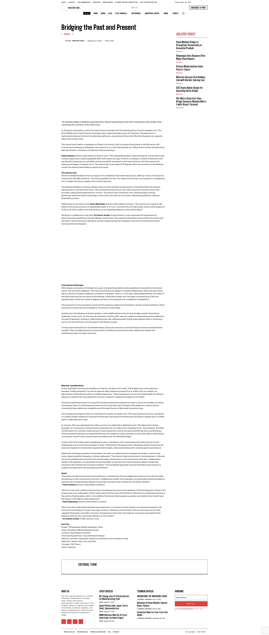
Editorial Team (78, 41)
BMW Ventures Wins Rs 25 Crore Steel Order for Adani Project (113, 616)
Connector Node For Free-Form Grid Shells (152, 613)
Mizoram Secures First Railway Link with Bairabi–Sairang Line (190, 79)
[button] (183, 13)
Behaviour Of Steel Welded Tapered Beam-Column (152, 604)
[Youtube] (80, 621)
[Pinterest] (139, 40)
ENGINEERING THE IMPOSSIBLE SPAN (152, 596)
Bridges (67, 34)
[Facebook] (130, 40)
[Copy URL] (159, 40)
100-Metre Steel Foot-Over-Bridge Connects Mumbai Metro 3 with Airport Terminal (191, 101)
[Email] (154, 40)
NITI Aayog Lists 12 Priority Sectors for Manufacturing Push (114, 597)
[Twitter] (134, 40)
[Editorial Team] (63, 40)
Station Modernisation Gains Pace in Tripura (189, 68)
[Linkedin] (149, 40)
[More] (163, 40)
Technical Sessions (144, 599)
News (101, 602)
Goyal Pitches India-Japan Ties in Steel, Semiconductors (113, 607)
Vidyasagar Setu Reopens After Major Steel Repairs (190, 57)
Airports (180, 108)
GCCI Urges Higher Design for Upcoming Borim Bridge (189, 89)
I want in (190, 604)
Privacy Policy (198, 609)
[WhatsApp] (144, 40)
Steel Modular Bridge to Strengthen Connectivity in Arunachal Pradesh (189, 45)
